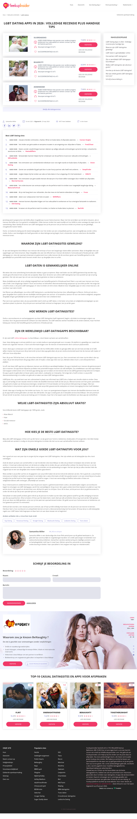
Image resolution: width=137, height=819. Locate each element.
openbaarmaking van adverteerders (99, 784)
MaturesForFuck (14, 188)
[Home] (16, 6)
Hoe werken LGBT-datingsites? (116, 56)
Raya (36, 766)
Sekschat (37, 793)
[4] (22, 571)
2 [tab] (133, 649)
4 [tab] (133, 655)
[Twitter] (14, 125)
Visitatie (88, 45)
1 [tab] (133, 646)
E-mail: (55, 575)
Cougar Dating (39, 796)
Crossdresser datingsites (66, 796)
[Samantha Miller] (16, 539)
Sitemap (6, 776)
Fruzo (86, 192)
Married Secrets (17, 181)
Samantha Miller (37, 531)
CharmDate (62, 776)
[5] (25, 571)
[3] (20, 571)
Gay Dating (8, 521)
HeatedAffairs (30, 151)
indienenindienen (14, 603)
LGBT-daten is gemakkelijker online (118, 53)
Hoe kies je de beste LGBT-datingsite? (119, 70)
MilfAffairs (57, 197)
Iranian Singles (85, 140)
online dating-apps (21, 338)
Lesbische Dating (69, 521)
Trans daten (84, 521)
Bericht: (6, 585)
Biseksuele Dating (53, 521)
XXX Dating (16, 204)
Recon (60, 759)
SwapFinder (86, 169)
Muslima (61, 766)
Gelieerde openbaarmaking (12, 772)
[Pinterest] (18, 125)
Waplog (60, 786)
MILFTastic (61, 783)
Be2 (59, 779)
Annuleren (31, 603)
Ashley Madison (39, 779)
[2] (18, 571)
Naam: (5, 575)
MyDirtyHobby (39, 776)
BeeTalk (81, 208)
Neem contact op (9, 759)
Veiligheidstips (8, 762)
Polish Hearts (39, 759)
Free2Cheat (89, 144)
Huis (71, 5)
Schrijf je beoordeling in (114, 79)
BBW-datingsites (63, 789)
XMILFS (88, 174)
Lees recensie (18, 719)
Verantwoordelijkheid (10, 769)
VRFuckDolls (12, 158)
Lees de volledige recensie (85, 51)
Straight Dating (38, 521)
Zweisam (61, 769)
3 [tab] (133, 652)
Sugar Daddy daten (41, 799)
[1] (16, 571)
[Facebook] (4, 125)
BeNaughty (38, 762)
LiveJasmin (61, 772)
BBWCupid (38, 769)
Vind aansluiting (111, 5)
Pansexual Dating (22, 521)
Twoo (60, 756)
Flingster (37, 772)
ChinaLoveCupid (40, 786)
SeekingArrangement (41, 756)
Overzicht (81, 5)
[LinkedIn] (9, 125)
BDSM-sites (38, 789)
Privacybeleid (7, 766)
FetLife (36, 752)
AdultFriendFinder (40, 783)
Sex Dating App (94, 5)
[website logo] (18, 44)
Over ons (6, 779)
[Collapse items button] (52, 109)
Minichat (61, 762)
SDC (59, 752)
